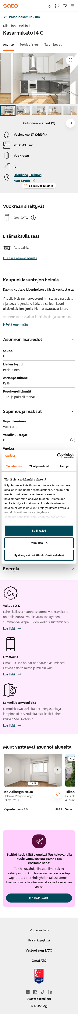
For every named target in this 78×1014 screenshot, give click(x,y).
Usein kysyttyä (39, 940)
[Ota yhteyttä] (57, 5)
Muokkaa (37, 542)
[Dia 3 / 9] (39, 110)
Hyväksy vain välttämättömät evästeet (39, 555)
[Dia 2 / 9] (23, 110)
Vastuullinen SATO (39, 950)
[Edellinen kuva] (8, 770)
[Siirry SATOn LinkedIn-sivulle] (50, 992)
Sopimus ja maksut (22, 411)
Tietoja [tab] (64, 466)
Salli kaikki (39, 530)
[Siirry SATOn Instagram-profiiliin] (35, 992)
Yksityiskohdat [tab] (39, 466)
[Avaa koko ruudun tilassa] (70, 60)
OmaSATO (39, 960)
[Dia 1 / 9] (8, 110)
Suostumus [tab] (14, 466)
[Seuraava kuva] (70, 123)
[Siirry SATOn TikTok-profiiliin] (43, 992)
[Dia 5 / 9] (70, 110)
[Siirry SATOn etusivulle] (10, 6)
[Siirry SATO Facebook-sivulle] (27, 992)
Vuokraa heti (39, 930)
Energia (11, 568)
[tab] (8, 44)
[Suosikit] (65, 5)
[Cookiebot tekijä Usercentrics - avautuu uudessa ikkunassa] (57, 455)
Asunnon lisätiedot (22, 339)
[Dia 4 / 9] (54, 110)
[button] (33, 217)
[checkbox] (57, 794)
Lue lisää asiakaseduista (20, 258)
